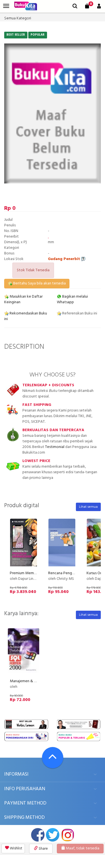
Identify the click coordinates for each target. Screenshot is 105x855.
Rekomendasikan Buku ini (25, 316)
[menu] (6, 6)
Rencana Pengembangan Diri (72, 573)
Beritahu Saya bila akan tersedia (39, 283)
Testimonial (54, 447)
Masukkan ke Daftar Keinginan (23, 299)
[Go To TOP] (52, 757)
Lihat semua (88, 507)
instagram (67, 835)
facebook (38, 835)
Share (43, 848)
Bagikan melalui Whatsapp (72, 299)
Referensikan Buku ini (79, 313)
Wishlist (15, 848)
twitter (53, 835)
